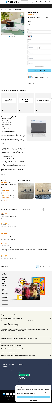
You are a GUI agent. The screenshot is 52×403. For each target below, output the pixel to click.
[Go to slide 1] (9, 36)
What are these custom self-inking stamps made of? (12, 348)
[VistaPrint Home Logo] (12, 2)
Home (2, 9)
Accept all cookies (25, 396)
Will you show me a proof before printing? (10, 352)
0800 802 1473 (5, 396)
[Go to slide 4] (14, 36)
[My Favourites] (41, 2)
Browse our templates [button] (38, 70)
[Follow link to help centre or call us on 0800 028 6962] (32, 2)
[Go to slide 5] (16, 36)
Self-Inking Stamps (18, 9)
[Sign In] (45, 2)
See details (30, 21)
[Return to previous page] (34, 266)
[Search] (27, 2)
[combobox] (23, 2)
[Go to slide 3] (13, 36)
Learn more (34, 5)
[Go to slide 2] (11, 36)
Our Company (21, 368)
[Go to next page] (49, 266)
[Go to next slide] (23, 23)
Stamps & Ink (10, 9)
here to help (10, 368)
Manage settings (33, 400)
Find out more (5, 302)
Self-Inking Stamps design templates (16, 170)
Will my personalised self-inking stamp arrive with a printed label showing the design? (19, 338)
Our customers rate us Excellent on (26, 381)
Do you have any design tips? (7, 341)
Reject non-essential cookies (42, 396)
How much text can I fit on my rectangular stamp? (11, 318)
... (5, 9)
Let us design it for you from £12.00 (40, 77)
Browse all (22, 90)
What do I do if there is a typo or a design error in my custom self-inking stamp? (18, 355)
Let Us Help (20, 364)
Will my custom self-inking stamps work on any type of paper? (14, 334)
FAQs (2, 174)
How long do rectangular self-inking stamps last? (11, 345)
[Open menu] (2, 2)
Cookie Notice (36, 393)
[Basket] (49, 2)
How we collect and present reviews (8, 184)
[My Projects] (36, 2)
